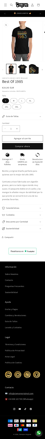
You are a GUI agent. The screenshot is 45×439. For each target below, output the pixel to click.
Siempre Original (25, 434)
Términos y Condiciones (15, 344)
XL (30, 100)
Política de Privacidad (15, 350)
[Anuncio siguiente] (40, 13)
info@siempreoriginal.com (21, 393)
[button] (5, 5)
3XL (16, 107)
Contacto (9, 280)
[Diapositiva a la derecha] (42, 69)
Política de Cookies (13, 362)
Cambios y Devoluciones (15, 315)
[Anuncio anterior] (5, 13)
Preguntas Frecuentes (14, 286)
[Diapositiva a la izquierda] (3, 69)
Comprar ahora (22, 146)
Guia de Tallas (11, 321)
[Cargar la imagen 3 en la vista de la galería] (34, 69)
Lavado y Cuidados (13, 327)
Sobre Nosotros (11, 274)
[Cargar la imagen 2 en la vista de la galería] (23, 69)
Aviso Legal (10, 356)
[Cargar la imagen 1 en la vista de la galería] (11, 69)
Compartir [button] (9, 237)
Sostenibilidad (11, 292)
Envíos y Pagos (11, 309)
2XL (6, 107)
